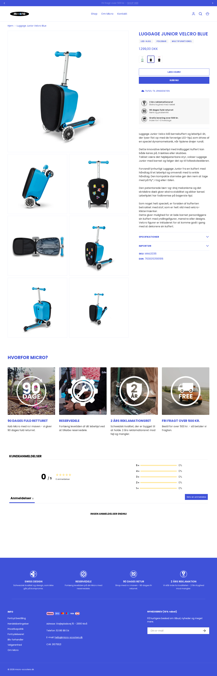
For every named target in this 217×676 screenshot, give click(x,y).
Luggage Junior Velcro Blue (31, 25)
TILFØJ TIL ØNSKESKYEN (157, 91)
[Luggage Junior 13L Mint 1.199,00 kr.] (142, 59)
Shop (94, 14)
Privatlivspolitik (16, 629)
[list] (69, 185)
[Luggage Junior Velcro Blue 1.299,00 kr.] (151, 59)
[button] (207, 13)
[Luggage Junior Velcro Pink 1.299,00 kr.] (159, 59)
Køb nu (174, 80)
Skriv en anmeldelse (196, 497)
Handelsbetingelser (18, 623)
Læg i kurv (174, 72)
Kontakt (122, 14)
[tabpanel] (108, 527)
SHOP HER (121, 3)
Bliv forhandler (15, 639)
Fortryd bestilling (17, 618)
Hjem (10, 25)
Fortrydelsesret (16, 634)
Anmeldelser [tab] (22, 498)
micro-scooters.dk (24, 669)
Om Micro (107, 14)
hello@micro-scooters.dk (69, 637)
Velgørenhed (15, 644)
